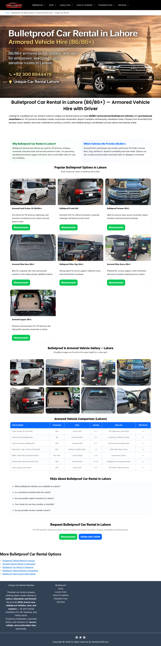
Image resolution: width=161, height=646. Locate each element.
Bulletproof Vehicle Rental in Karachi (19, 560)
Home (7, 13)
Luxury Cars (65, 5)
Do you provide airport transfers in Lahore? (34, 498)
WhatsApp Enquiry (21, 227)
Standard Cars (105, 5)
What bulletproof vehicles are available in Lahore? (37, 486)
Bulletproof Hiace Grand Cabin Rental (19, 574)
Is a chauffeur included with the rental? (33, 492)
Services (122, 5)
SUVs (51, 5)
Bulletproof (38, 5)
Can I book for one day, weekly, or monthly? (34, 504)
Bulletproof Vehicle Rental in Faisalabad (20, 570)
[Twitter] (80, 637)
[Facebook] (77, 637)
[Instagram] (84, 637)
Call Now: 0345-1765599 (90, 537)
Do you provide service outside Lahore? (33, 510)
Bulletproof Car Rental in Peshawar (18, 567)
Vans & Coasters (84, 5)
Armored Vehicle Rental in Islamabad (19, 564)
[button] (44, 5)
